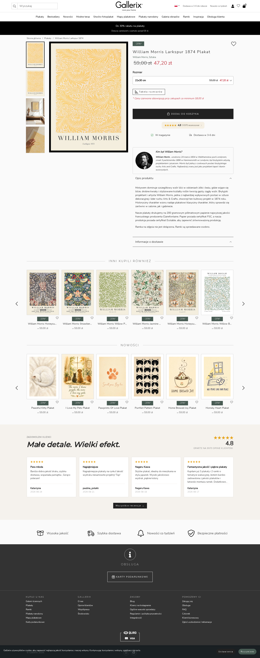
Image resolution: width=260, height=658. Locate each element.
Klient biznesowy (190, 617)
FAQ (184, 609)
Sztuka (152, 57)
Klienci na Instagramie (140, 605)
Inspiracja (198, 16)
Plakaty (40, 16)
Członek (186, 613)
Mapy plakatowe (126, 16)
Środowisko (83, 613)
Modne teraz (83, 16)
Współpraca (83, 609)
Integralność (136, 617)
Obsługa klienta (215, 16)
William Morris (140, 57)
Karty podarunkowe (132, 576)
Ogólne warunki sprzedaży (142, 609)
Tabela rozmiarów (150, 91)
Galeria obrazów (171, 16)
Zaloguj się (187, 601)
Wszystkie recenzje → (130, 505)
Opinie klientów (85, 605)
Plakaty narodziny (148, 16)
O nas (80, 601)
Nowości (68, 16)
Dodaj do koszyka (185, 114)
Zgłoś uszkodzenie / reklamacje (197, 622)
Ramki (186, 16)
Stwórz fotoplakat (103, 16)
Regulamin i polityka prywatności (146, 613)
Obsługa (186, 605)
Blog (132, 601)
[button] (14, 6)
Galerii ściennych (34, 601)
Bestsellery (53, 16)
